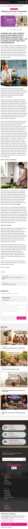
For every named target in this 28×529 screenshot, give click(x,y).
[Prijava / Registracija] (21, 2)
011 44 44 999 (11, 427)
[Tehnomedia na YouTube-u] (20, 30)
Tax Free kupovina (7, 495)
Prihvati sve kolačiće (6, 524)
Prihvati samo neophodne (8, 521)
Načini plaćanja (7, 492)
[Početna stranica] (1, 6)
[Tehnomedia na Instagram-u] (14, 30)
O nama (5, 475)
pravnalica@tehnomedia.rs (14, 436)
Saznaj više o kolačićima (7, 527)
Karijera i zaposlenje (8, 483)
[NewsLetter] (24, 459)
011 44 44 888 (11, 434)
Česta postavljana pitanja (9, 497)
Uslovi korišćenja (7, 493)
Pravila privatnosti (7, 482)
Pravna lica (6, 480)
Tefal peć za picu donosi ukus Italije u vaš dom (11, 369)
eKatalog (6, 498)
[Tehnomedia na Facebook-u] (11, 30)
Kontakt (5, 478)
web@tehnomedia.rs (12, 429)
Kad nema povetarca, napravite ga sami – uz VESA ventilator (13, 348)
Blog (4, 6)
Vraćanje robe (6, 507)
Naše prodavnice (7, 477)
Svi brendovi (6, 505)
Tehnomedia (6, 2)
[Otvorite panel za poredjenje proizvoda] (23, 2)
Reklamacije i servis (7, 508)
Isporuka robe (6, 490)
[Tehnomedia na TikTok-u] (17, 30)
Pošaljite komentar (21, 318)
